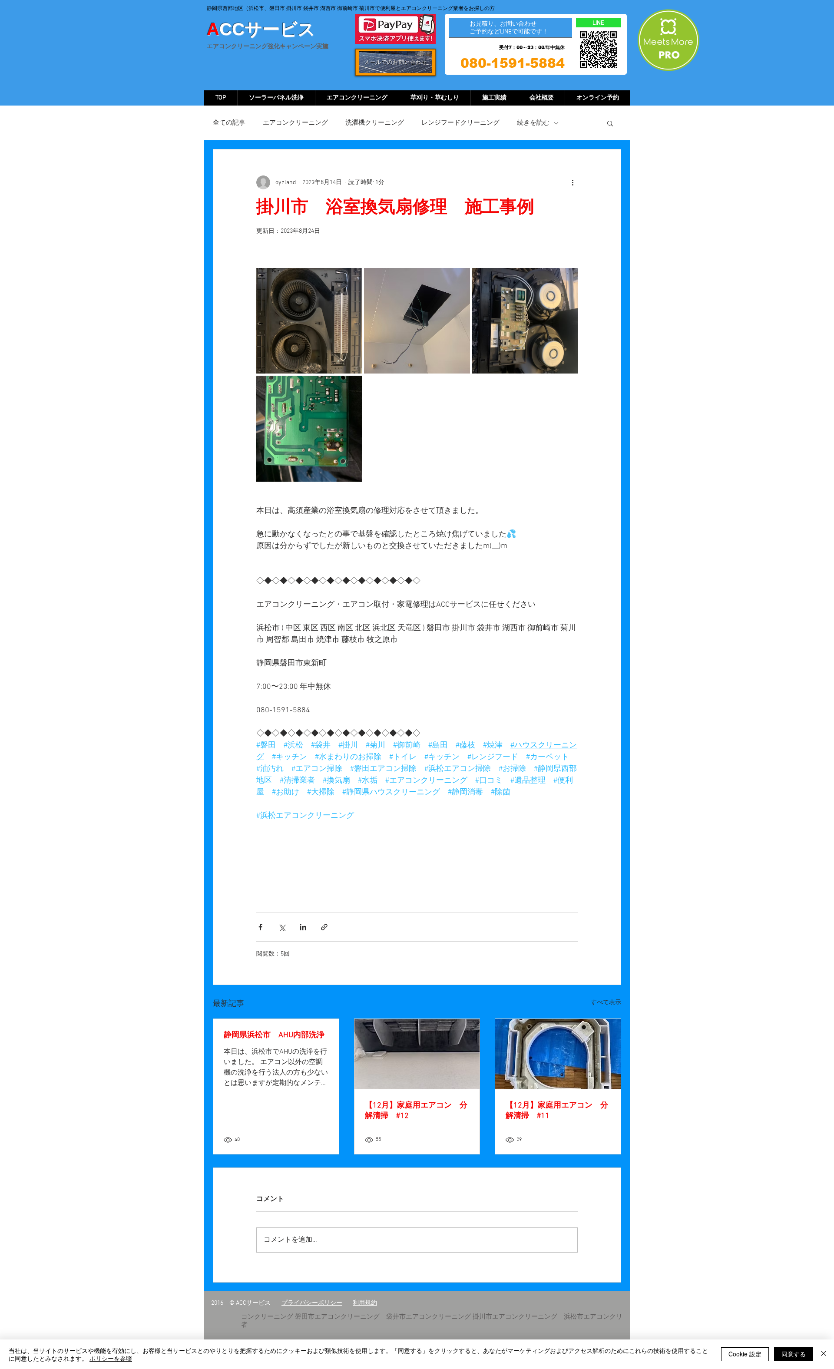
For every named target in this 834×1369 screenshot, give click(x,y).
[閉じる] (823, 1354)
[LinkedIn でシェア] (303, 927)
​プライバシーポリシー (311, 1303)
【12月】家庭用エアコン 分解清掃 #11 (557, 1111)
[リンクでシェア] (324, 927)
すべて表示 (606, 1002)
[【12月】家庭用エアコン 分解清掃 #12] (417, 1054)
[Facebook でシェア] (260, 927)
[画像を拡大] (309, 321)
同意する (793, 1353)
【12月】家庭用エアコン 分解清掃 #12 (416, 1111)
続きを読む (533, 123)
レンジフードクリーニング (460, 123)
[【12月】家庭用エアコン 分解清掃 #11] (558, 1054)
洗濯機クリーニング (374, 123)
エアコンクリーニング (295, 123)
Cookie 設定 (744, 1353)
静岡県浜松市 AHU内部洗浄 (274, 1035)
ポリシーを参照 (110, 1358)
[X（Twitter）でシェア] (282, 927)
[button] (610, 122)
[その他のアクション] (572, 182)
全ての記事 (229, 123)
